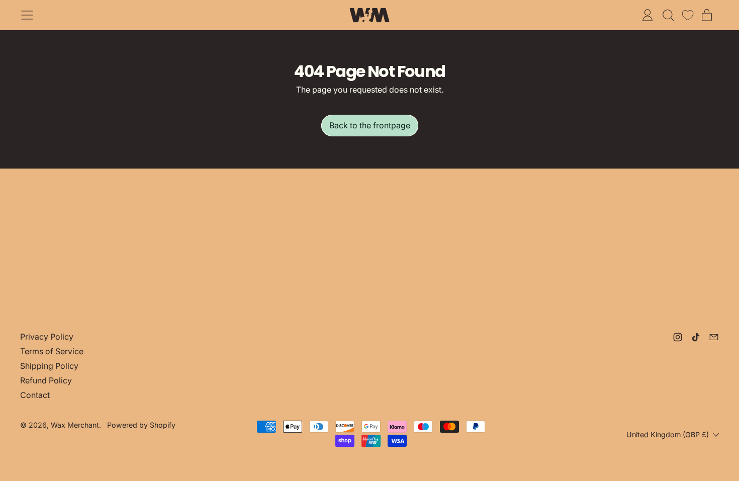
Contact (35, 395)
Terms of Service (51, 351)
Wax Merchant (75, 425)
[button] (668, 15)
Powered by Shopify (141, 425)
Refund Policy (46, 380)
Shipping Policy (49, 366)
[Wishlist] (688, 15)
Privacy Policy (46, 337)
